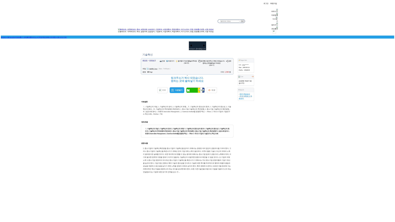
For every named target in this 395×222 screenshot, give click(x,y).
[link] (8, 37)
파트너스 (274, 11)
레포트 (145, 60)
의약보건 (152, 60)
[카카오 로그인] (199, 90)
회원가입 (273, 3)
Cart (241, 76)
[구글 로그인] (201, 90)
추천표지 (241, 90)
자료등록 (274, 15)
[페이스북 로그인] (203, 90)
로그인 (266, 3)
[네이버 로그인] (192, 90)
